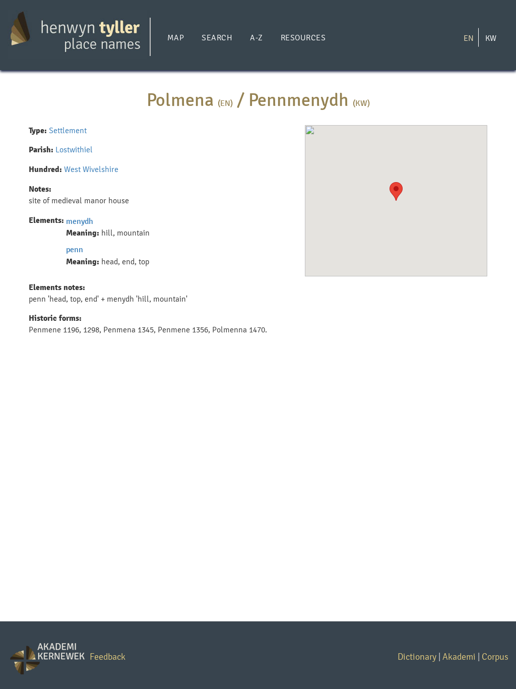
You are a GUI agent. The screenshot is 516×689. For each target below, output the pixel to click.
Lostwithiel (74, 149)
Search (217, 37)
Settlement (68, 130)
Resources (303, 37)
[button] (396, 191)
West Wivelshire (91, 169)
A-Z (256, 37)
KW (490, 37)
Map (175, 37)
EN (469, 37)
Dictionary (417, 656)
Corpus (495, 656)
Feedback (107, 656)
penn (74, 249)
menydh (79, 221)
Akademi (459, 656)
